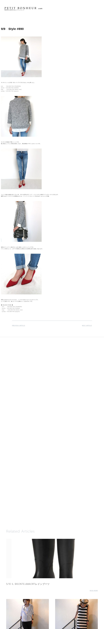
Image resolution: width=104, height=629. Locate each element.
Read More (94, 590)
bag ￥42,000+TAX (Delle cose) (11, 89)
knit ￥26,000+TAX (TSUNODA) (11, 86)
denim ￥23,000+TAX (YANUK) (10, 87)
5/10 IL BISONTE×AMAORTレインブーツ (28, 584)
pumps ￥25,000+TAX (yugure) (10, 91)
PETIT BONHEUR (24, 8)
